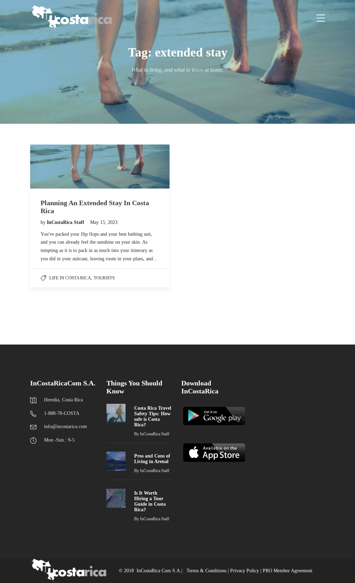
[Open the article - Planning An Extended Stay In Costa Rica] (100, 167)
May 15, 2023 (104, 222)
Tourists (104, 277)
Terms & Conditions (206, 570)
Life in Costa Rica (70, 277)
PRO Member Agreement (287, 570)
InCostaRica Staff (66, 222)
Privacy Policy (244, 570)
